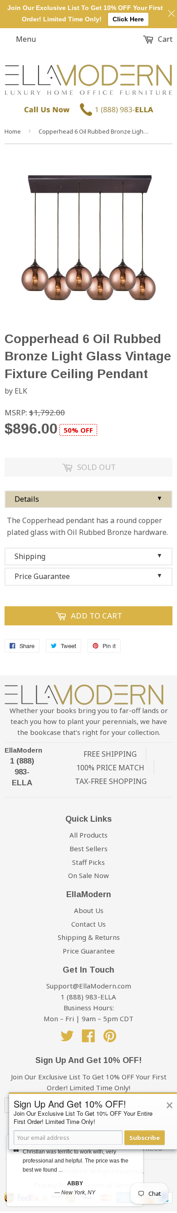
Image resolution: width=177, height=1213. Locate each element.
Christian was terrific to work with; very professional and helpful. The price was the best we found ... (75, 1160)
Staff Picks (88, 862)
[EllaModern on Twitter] (67, 1038)
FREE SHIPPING (110, 754)
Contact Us (88, 923)
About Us (88, 910)
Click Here (128, 19)
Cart (164, 39)
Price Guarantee (88, 576)
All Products (88, 834)
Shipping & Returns (89, 937)
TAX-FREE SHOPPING (111, 781)
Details (88, 499)
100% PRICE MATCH (110, 768)
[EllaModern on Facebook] (88, 1038)
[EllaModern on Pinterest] (110, 1038)
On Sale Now (88, 875)
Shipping (88, 556)
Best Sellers (88, 848)
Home (13, 131)
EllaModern (23, 750)
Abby (75, 1183)
